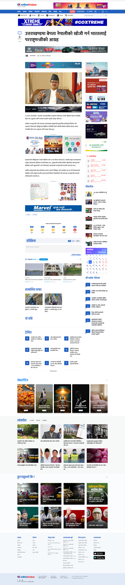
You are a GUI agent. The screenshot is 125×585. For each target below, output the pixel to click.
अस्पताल (61, 15)
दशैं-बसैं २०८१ (81, 562)
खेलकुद (55, 11)
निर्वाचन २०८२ (81, 555)
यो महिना (44, 420)
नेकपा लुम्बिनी (70, 15)
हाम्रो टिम (95, 540)
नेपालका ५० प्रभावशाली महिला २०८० (68, 549)
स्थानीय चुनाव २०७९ (82, 550)
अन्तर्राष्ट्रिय (19, 557)
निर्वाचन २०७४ (81, 548)
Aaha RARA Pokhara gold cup (54, 550)
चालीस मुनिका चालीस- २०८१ (69, 558)
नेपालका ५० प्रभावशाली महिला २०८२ (68, 541)
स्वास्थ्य (90, 11)
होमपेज (19, 11)
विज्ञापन (95, 545)
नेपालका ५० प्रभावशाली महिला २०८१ (68, 545)
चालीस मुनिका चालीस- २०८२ (69, 556)
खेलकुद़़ (19, 550)
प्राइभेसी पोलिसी (97, 548)
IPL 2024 (50, 547)
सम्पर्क (95, 550)
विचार (50, 11)
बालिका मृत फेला (24, 15)
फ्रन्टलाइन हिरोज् (66, 563)
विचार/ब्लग (19, 543)
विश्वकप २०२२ (81, 559)
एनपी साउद (35, 214)
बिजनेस (30, 11)
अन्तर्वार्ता (19, 548)
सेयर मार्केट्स (81, 11)
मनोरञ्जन (44, 11)
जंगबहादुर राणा (52, 15)
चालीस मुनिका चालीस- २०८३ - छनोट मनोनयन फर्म (69, 552)
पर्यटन (34, 543)
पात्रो (73, 11)
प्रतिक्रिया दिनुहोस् (76, 255)
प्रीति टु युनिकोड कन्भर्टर (68, 565)
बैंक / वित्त (35, 548)
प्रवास (18, 555)
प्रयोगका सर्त (96, 543)
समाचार (24, 11)
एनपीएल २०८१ (51, 540)
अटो (33, 550)
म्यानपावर (42, 15)
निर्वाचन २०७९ (81, 552)
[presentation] (77, 259)
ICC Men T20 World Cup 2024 (54, 543)
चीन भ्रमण (34, 15)
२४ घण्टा (32, 420)
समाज (18, 540)
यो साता (38, 420)
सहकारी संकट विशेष (82, 540)
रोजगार (34, 545)
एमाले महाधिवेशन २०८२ (83, 557)
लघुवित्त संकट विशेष (82, 543)
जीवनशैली (37, 11)
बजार (34, 540)
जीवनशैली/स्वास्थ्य (21, 552)
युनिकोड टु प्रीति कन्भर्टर (68, 568)
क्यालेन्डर (90, 249)
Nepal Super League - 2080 (53, 553)
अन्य (60, 11)
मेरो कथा (65, 561)
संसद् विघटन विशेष (82, 545)
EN (95, 11)
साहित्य (18, 545)
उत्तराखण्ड (28, 214)
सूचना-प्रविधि (35, 552)
